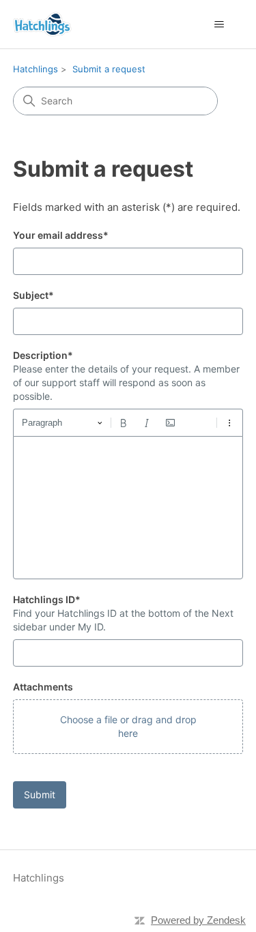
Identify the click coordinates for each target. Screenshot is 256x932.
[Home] (42, 24)
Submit (39, 794)
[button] (128, 726)
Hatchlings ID (47, 599)
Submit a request (108, 68)
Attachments (43, 687)
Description (43, 355)
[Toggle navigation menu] (219, 24)
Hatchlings (35, 68)
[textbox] (128, 507)
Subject (33, 295)
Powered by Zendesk (198, 920)
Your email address (61, 235)
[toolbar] (128, 422)
